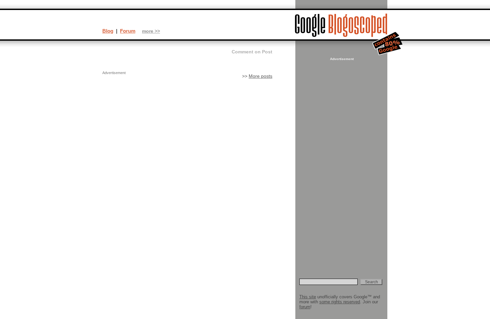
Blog (107, 31)
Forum (127, 31)
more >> (151, 31)
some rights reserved (339, 301)
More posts (260, 76)
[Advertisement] (341, 162)
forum (304, 306)
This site (307, 296)
